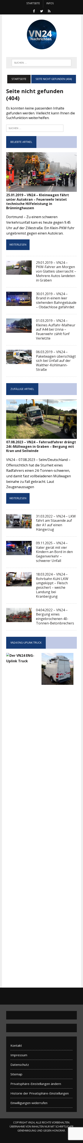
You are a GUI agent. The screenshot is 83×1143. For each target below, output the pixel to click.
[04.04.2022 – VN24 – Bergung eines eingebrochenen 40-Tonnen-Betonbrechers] (19, 619)
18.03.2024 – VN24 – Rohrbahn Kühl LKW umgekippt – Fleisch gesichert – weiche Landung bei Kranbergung (52, 585)
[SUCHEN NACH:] (41, 62)
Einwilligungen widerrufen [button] (28, 1103)
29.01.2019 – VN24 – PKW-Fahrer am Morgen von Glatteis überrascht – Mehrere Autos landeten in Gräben (56, 271)
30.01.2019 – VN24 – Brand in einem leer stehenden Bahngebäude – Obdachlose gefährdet (56, 300)
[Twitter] (41, 10)
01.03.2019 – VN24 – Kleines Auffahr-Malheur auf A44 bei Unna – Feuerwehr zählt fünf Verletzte (55, 329)
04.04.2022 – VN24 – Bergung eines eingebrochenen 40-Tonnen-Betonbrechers (55, 617)
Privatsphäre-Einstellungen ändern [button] (35, 1084)
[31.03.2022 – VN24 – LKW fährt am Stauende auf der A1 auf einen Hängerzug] (19, 525)
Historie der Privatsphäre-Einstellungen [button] (39, 1093)
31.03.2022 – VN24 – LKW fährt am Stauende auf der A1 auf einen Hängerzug (56, 523)
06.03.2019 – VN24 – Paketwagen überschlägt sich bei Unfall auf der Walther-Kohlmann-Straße (56, 361)
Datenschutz (19, 1064)
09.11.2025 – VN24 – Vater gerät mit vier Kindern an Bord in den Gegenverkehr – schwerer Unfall (54, 552)
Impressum (18, 1055)
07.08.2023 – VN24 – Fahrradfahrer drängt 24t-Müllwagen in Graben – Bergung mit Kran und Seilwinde (41, 446)
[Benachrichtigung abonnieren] (49, 10)
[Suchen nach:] (34, 127)
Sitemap (16, 1074)
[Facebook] (33, 10)
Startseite (33, 3)
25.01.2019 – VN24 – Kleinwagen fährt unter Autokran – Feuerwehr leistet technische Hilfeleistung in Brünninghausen (37, 201)
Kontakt (16, 1045)
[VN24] (41, 35)
